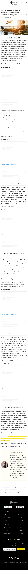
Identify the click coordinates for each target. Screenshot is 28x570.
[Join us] (9, 37)
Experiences (7, 517)
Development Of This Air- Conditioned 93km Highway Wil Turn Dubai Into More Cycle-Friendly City (12, 284)
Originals (21, 524)
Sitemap (21, 520)
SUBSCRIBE (21, 549)
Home (2, 8)
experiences (6, 487)
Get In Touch (21, 514)
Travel (21, 517)
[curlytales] (14, 504)
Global (23, 2)
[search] (26, 3)
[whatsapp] (6, 17)
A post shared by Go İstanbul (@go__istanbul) (14, 253)
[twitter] (3, 17)
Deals (7, 530)
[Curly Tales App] (8, 507)
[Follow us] (17, 37)
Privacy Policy (7, 527)
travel (24, 485)
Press (21, 530)
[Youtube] (18, 558)
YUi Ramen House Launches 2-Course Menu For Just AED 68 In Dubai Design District (14, 438)
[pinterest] (8, 17)
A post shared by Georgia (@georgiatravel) (14, 407)
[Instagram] (15, 558)
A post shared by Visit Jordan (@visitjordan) (14, 183)
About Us (7, 514)
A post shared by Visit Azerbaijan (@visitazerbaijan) (14, 332)
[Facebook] (9, 558)
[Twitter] (12, 558)
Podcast (21, 533)
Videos (7, 524)
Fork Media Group (15, 563)
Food (21, 511)
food (21, 485)
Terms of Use (7, 533)
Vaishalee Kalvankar (8, 14)
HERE (13, 489)
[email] (10, 17)
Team (21, 527)
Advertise (7, 520)
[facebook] (1, 17)
